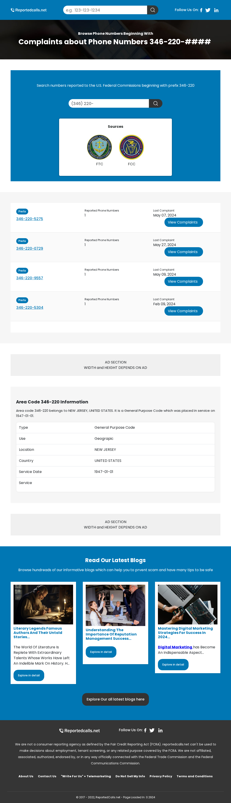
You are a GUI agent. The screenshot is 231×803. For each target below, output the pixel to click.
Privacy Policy (161, 776)
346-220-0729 (29, 248)
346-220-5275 (29, 218)
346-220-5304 (29, 307)
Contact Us (47, 776)
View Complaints (183, 222)
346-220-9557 (29, 278)
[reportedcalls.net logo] (79, 730)
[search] (152, 9)
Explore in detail (29, 675)
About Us (25, 776)
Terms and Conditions (195, 776)
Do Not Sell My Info (130, 776)
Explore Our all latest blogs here (115, 699)
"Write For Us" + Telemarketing (86, 776)
